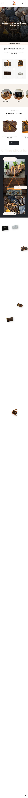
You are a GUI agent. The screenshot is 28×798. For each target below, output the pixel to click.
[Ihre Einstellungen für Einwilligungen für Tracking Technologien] (25, 795)
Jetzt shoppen (14, 28)
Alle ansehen (14, 142)
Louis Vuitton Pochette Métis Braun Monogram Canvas (10, 136)
